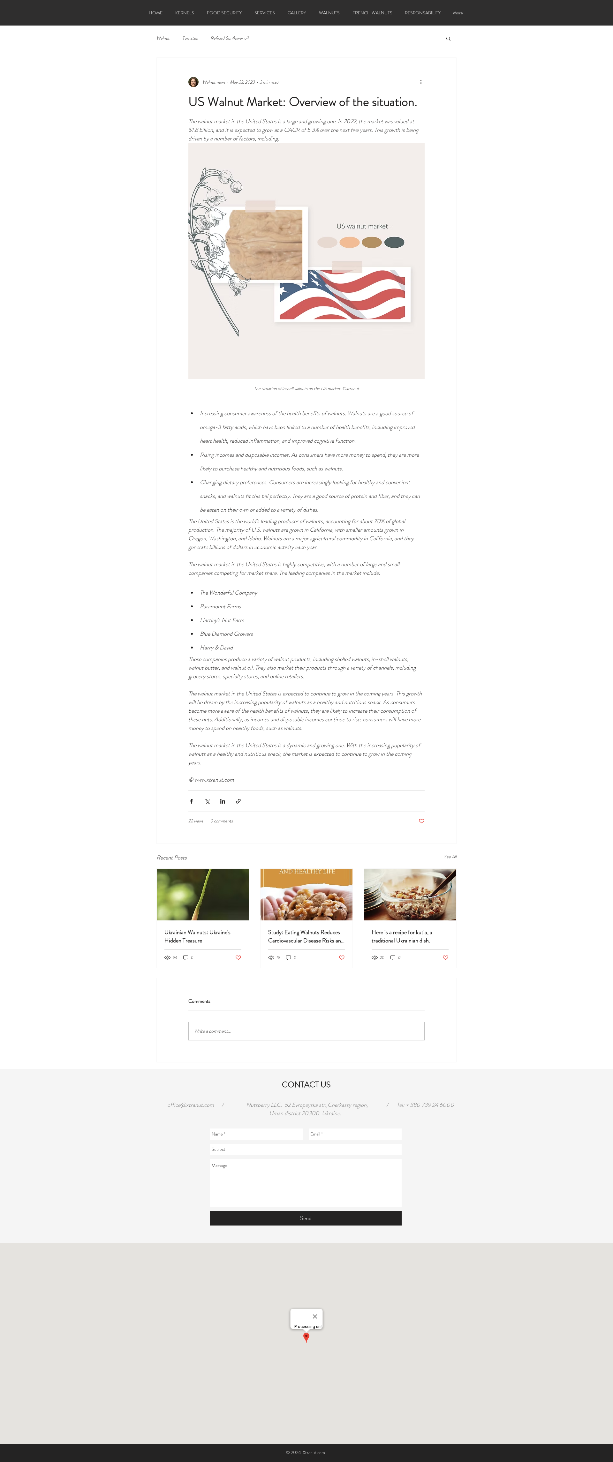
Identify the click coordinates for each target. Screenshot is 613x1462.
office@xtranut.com (190, 1105)
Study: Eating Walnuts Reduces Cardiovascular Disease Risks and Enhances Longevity (306, 936)
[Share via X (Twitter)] (207, 801)
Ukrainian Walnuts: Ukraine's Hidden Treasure (197, 936)
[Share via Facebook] (191, 801)
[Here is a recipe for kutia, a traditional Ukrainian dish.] (410, 894)
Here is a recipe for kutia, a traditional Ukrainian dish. (402, 936)
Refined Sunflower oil (229, 38)
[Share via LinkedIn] (223, 801)
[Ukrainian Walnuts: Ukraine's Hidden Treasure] (203, 894)
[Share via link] (238, 801)
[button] (448, 38)
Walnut (163, 38)
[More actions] (421, 82)
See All (450, 856)
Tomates (190, 38)
